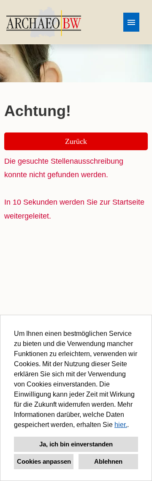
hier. (120, 424)
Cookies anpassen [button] (44, 461)
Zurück (76, 141)
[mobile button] (131, 22)
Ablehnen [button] (108, 461)
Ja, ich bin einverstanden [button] (76, 444)
